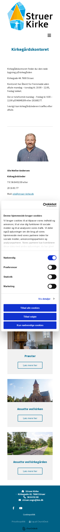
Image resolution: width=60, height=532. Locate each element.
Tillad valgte (30, 316)
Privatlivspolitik (18, 521)
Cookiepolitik (29, 514)
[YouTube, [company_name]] (20, 508)
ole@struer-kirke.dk (23, 193)
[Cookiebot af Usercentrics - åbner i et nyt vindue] (43, 205)
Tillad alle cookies (30, 308)
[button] (30, 35)
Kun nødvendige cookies (30, 325)
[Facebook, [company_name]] (13, 508)
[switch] (52, 267)
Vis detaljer (44, 298)
